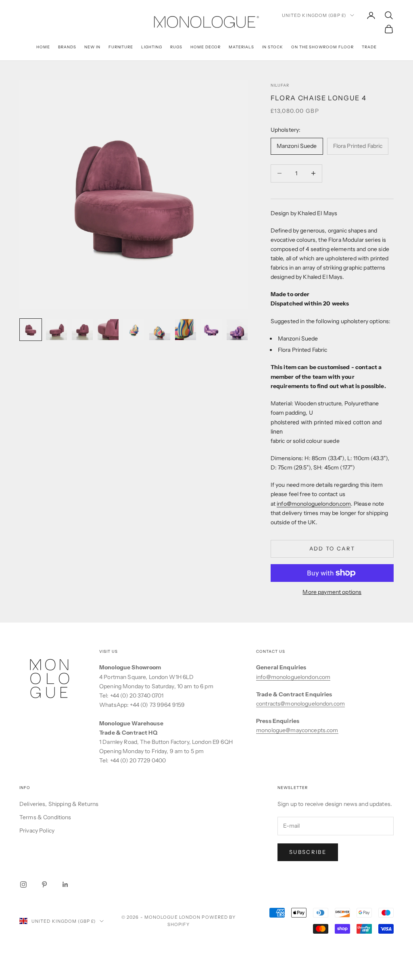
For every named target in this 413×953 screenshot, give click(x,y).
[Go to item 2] (56, 329)
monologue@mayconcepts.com (297, 730)
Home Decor (205, 47)
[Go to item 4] (108, 329)
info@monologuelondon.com (313, 503)
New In (92, 47)
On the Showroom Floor (322, 47)
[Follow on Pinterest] (44, 884)
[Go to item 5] (134, 329)
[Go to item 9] (237, 329)
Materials (241, 47)
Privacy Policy (36, 830)
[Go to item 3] (82, 329)
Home (43, 47)
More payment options (331, 592)
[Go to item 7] (185, 329)
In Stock (272, 47)
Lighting (151, 47)
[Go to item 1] (30, 329)
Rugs (176, 47)
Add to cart (332, 548)
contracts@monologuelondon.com (300, 703)
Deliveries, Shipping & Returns (58, 804)
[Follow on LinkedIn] (65, 884)
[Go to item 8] (211, 329)
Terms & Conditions (45, 817)
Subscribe (307, 852)
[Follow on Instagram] (23, 884)
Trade (369, 47)
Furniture (120, 47)
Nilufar (280, 85)
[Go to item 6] (159, 329)
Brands (67, 47)
